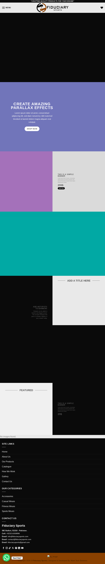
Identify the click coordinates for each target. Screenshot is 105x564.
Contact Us (7, 481)
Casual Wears (8, 501)
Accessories (7, 496)
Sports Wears (8, 511)
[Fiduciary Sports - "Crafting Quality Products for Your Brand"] (52, 7)
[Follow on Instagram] (7, 548)
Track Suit (37, 421)
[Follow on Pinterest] (16, 548)
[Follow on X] (13, 548)
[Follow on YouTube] (22, 548)
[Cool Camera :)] (7, 313)
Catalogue (6, 466)
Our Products (8, 461)
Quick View (67, 316)
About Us (6, 457)
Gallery (5, 476)
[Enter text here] (79, 392)
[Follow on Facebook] (3, 548)
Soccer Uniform (15, 421)
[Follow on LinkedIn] (19, 548)
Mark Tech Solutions (79, 561)
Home (4, 452)
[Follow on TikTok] (10, 548)
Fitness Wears (8, 506)
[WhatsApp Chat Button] (6, 557)
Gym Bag (67, 311)
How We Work (8, 471)
